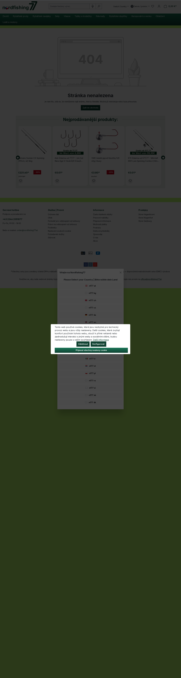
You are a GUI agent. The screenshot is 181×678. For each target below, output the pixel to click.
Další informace (101, 339)
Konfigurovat (98, 344)
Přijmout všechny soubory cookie (91, 350)
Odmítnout (83, 344)
